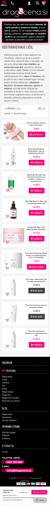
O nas (5, 451)
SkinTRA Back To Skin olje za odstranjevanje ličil (36, 202)
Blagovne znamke (10, 397)
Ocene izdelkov (9, 420)
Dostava (6, 438)
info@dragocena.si (19, 470)
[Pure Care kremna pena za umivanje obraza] (13, 313)
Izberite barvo (37, 134)
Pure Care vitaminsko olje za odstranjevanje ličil (36, 280)
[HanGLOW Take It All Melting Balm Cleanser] (13, 235)
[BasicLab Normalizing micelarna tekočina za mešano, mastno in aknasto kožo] (13, 183)
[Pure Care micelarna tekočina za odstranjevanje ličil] (13, 339)
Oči (3, 385)
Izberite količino (37, 266)
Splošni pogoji (9, 432)
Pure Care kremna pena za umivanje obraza (36, 306)
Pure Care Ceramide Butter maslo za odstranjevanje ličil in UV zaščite (36, 255)
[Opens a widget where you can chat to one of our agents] (40, 500)
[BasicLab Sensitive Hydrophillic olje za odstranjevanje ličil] (13, 157)
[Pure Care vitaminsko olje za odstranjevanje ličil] (13, 287)
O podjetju (8, 446)
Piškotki (5, 435)
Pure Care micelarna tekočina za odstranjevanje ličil (36, 333)
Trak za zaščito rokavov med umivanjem (36, 124)
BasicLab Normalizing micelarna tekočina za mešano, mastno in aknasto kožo (36, 178)
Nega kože (7, 376)
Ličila (4, 379)
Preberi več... (24, 492)
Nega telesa (7, 391)
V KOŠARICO (37, 162)
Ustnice (5, 382)
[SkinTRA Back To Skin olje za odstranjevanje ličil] (13, 209)
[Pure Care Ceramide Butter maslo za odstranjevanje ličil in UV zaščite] (13, 261)
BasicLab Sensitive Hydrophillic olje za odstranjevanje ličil (36, 151)
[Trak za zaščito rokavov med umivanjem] (13, 131)
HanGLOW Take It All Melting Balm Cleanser (36, 228)
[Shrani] (7, 138)
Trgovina (10, 371)
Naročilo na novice (11, 400)
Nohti (4, 388)
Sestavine (6, 417)
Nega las (6, 394)
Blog (4, 408)
